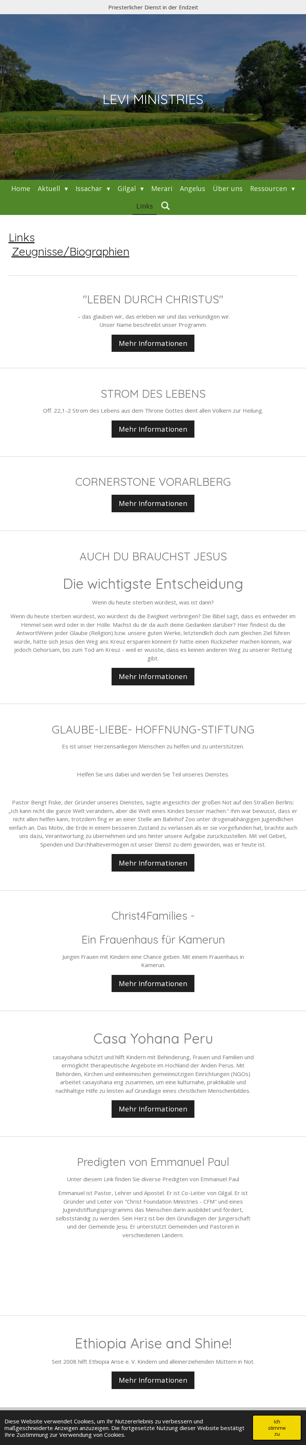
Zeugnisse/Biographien (70, 251)
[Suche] (165, 205)
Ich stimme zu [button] (277, 1427)
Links (22, 237)
